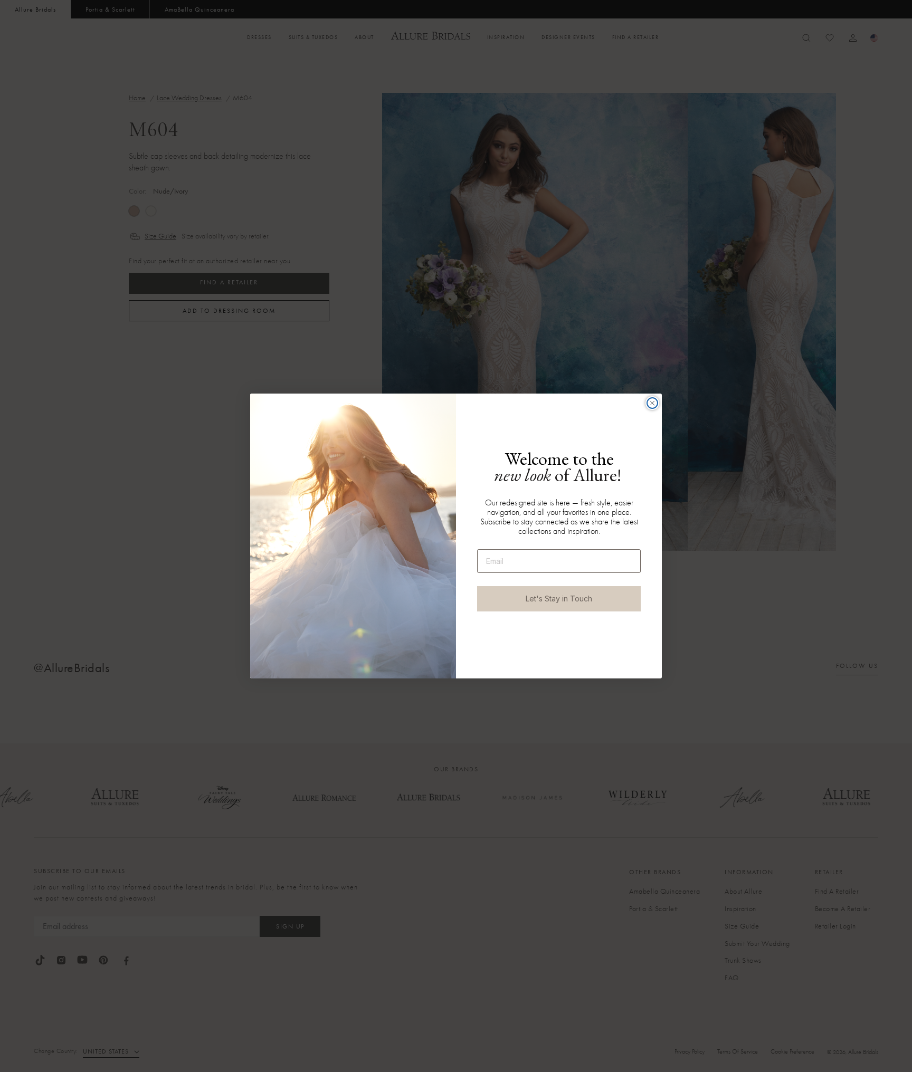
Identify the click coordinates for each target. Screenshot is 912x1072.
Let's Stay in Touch (559, 598)
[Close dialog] (652, 403)
